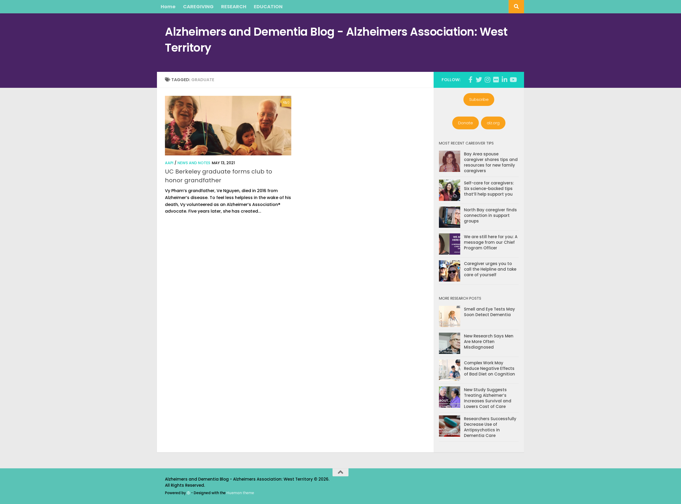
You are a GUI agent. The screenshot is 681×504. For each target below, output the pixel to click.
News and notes (193, 163)
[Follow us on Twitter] (479, 79)
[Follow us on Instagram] (487, 79)
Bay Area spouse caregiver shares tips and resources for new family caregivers (491, 162)
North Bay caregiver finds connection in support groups (490, 215)
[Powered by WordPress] (188, 493)
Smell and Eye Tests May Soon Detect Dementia (489, 311)
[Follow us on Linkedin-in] (504, 79)
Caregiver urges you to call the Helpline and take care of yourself (490, 269)
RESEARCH (233, 6)
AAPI (169, 163)
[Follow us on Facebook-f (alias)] (470, 79)
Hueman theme (240, 492)
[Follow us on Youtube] (513, 79)
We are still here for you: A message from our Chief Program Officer (490, 242)
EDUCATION (268, 6)
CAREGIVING (198, 6)
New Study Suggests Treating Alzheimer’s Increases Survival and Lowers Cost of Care (487, 398)
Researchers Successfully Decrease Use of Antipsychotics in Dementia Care (490, 427)
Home (168, 6)
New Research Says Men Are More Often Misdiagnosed (488, 341)
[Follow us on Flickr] (496, 79)
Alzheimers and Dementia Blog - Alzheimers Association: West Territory (336, 40)
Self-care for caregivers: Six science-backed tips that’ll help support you (489, 188)
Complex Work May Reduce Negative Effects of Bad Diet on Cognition (489, 368)
